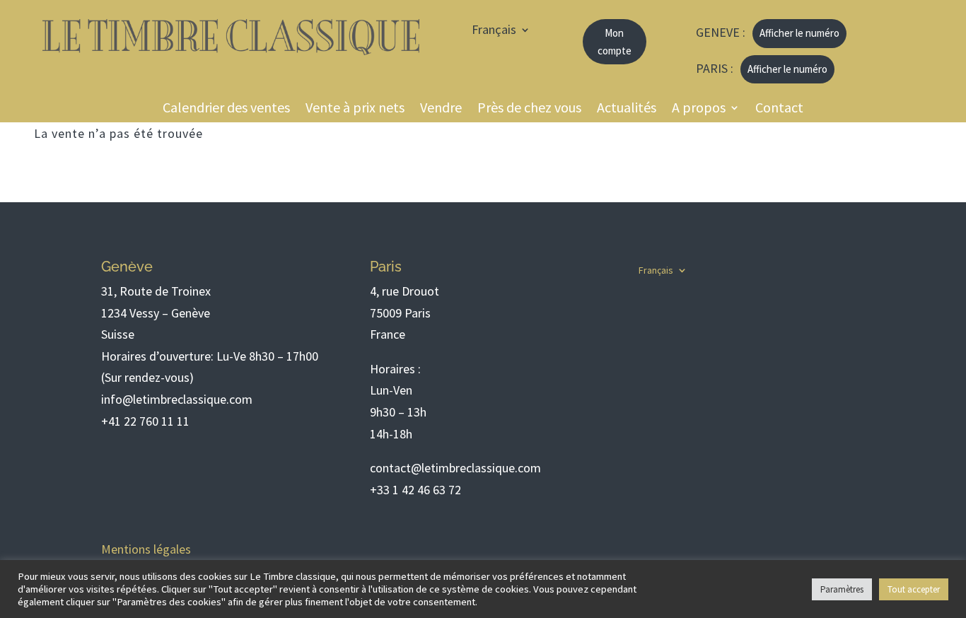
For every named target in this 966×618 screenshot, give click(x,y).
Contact (779, 109)
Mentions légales (146, 549)
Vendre (441, 109)
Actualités (626, 109)
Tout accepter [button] (914, 589)
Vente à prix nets (355, 109)
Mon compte (615, 42)
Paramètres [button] (841, 589)
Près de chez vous (529, 109)
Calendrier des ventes (226, 109)
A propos (699, 109)
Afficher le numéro (799, 33)
